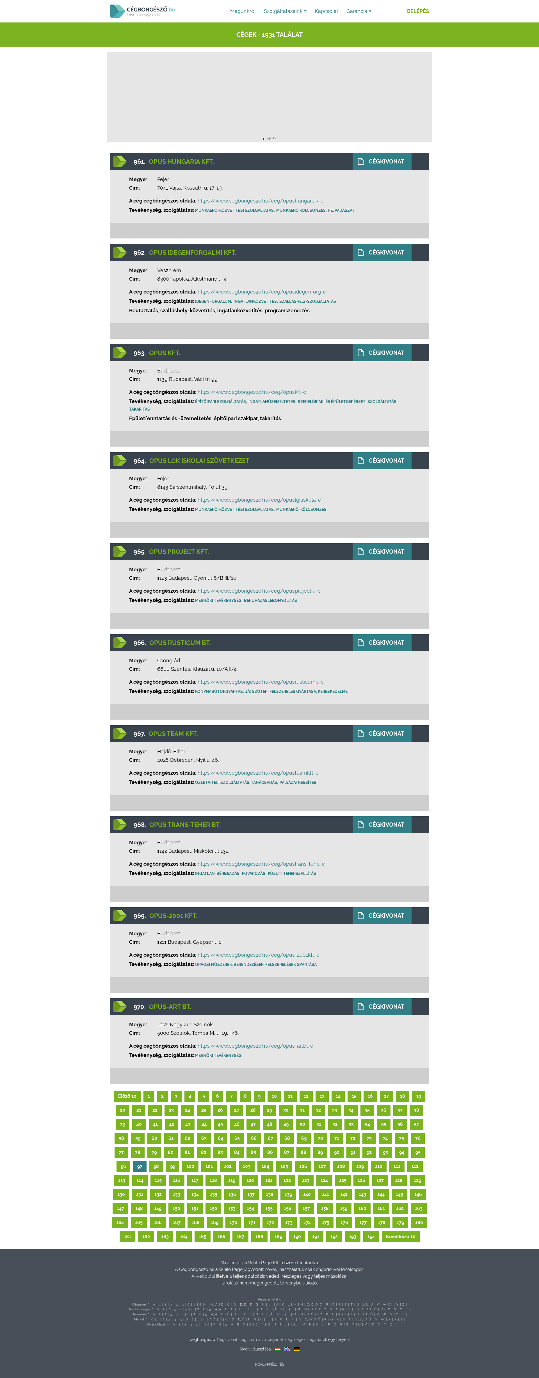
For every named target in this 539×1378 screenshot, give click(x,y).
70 (320, 1138)
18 (402, 1096)
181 (127, 1236)
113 (121, 1180)
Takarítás (139, 409)
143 (362, 1194)
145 (399, 1194)
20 (122, 1110)
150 (176, 1208)
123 (305, 1180)
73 (369, 1138)
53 (351, 1124)
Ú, (363, 1304)
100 (190, 1166)
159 (343, 1208)
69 (304, 1138)
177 (363, 1222)
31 (302, 1110)
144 (381, 1194)
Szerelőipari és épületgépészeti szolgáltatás (347, 401)
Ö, (317, 1304)
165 (139, 1222)
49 (286, 1124)
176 (344, 1222)
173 (289, 1222)
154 (250, 1208)
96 (123, 1166)
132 (158, 1194)
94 (401, 1152)
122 (287, 1180)
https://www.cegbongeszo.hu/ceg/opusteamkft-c (258, 773)
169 (214, 1222)
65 (237, 1138)
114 (139, 1180)
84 (236, 1152)
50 (302, 1124)
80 (170, 1152)
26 (220, 1110)
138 (269, 1194)
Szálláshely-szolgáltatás (307, 301)
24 (187, 1110)
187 (240, 1236)
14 (338, 1096)
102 (228, 1166)
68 (287, 1138)
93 (385, 1152)
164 (120, 1222)
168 (196, 1222)
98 (156, 1166)
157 (306, 1208)
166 (158, 1222)
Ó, (312, 1304)
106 (303, 1166)
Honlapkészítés (269, 1364)
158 (325, 1208)
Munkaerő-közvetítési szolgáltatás (234, 210)
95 (418, 1152)
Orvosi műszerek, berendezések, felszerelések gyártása (256, 964)
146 (418, 1194)
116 (176, 1180)
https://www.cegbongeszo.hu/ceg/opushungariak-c (260, 201)
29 (269, 1110)
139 (288, 1194)
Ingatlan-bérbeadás (217, 873)
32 (318, 1110)
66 (254, 1138)
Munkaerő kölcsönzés (301, 210)
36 (383, 1110)
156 (287, 1208)
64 (220, 1138)
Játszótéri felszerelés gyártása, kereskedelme (296, 691)
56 (400, 1124)
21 (138, 1110)
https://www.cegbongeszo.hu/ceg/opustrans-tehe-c (261, 864)
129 (417, 1180)
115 (158, 1180)
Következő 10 (400, 1236)
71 (336, 1138)
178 (381, 1222)
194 (371, 1236)
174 (307, 1222)
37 (400, 1110)
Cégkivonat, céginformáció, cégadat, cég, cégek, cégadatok (272, 1339)
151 (194, 1208)
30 (286, 1110)
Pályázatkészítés (298, 782)
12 (306, 1096)
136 (232, 1194)
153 (232, 1208)
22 (154, 1110)
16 (370, 1096)
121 (268, 1180)
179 (400, 1222)
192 (334, 1236)
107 (322, 1166)
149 (157, 1208)
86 (270, 1152)
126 (361, 1180)
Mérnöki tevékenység (218, 600)
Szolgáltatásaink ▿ (285, 11)
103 (246, 1166)
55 (383, 1124)
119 (231, 1180)
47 (253, 1124)
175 (325, 1222)
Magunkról (243, 11)
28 (253, 1110)
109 (360, 1166)
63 (204, 1138)
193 (352, 1236)
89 (320, 1152)
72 (352, 1138)
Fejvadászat (341, 210)
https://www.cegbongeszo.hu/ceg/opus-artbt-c (255, 1046)
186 (221, 1236)
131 (139, 1194)
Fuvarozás (253, 873)
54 (367, 1124)
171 (251, 1222)
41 (155, 1124)
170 (233, 1222)
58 (121, 1138)
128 (399, 1180)
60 (154, 1138)
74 (385, 1138)
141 (325, 1194)
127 (380, 1180)
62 (187, 1138)
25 (203, 1110)
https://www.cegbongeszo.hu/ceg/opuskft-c (252, 392)
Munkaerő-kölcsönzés (301, 509)
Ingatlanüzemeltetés (271, 401)
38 (416, 1110)
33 (334, 1110)
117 (194, 1180)
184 (184, 1236)
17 (386, 1096)
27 (236, 1110)
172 (270, 1222)
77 (121, 1152)
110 (378, 1166)
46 (236, 1124)
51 (318, 1124)
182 (146, 1236)
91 (353, 1152)
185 (202, 1236)
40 (139, 1124)
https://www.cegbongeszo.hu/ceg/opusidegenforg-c (262, 292)
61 (170, 1138)
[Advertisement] (269, 96)
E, (241, 1304)
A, (212, 1304)
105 (284, 1166)
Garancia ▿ (358, 11)
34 (350, 1110)
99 (172, 1166)
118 (213, 1180)
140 (307, 1194)
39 (122, 1124)
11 (290, 1096)
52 (334, 1124)
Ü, (367, 1304)
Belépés (418, 11)
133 (176, 1194)
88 (303, 1152)
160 (362, 1208)
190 (297, 1236)
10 (274, 1096)
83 (220, 1152)
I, (269, 1304)
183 (165, 1236)
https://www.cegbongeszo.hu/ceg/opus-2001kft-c (258, 955)
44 (204, 1124)
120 (250, 1180)
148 (139, 1208)
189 (278, 1236)
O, (308, 1304)
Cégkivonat (386, 161)
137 (251, 1194)
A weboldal (203, 1276)
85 (253, 1152)
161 (381, 1208)
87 (286, 1152)
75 (401, 1138)
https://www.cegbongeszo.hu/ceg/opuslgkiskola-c (259, 500)
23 (171, 1110)
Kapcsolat (326, 11)
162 (400, 1208)
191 (315, 1236)
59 (137, 1138)
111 (397, 1166)
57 (416, 1124)
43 (187, 1124)
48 (269, 1124)
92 (369, 1152)
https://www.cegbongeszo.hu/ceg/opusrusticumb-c (261, 682)
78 (137, 1152)
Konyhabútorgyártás (219, 691)
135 (213, 1194)
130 (121, 1194)
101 (209, 1166)
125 (342, 1180)
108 (341, 1166)
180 (419, 1222)
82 (203, 1152)
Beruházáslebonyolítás (270, 600)
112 (415, 1166)
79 (154, 1152)
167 (177, 1222)
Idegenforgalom (213, 301)
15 (354, 1096)
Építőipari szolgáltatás (220, 401)
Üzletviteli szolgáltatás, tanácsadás (236, 782)
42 (171, 1124)
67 (270, 1138)
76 (418, 1138)
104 (265, 1166)
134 (195, 1194)
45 (220, 1124)
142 (344, 1194)
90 (336, 1152)
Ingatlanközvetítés (255, 301)
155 (269, 1208)
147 (120, 1208)
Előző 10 (127, 1096)
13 (322, 1096)
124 (324, 1180)
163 (418, 1208)
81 (187, 1152)
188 (259, 1236)
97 (139, 1166)
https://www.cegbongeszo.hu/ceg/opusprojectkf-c (259, 591)
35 (367, 1110)
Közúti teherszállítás (292, 873)
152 (213, 1208)
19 (418, 1096)
